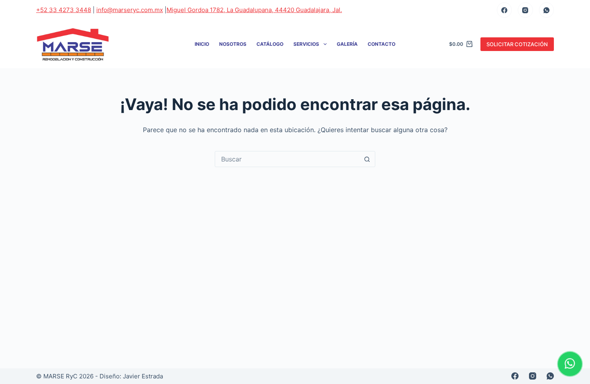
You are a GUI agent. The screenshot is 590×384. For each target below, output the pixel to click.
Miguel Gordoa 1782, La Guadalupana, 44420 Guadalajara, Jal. (254, 10)
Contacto (381, 44)
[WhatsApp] (546, 10)
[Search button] (367, 159)
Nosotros (232, 44)
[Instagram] (525, 10)
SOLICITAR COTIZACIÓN (517, 44)
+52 (63, 10)
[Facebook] (504, 10)
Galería (347, 44)
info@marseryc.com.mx (129, 10)
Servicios (306, 44)
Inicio (202, 44)
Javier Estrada (143, 376)
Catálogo (269, 44)
